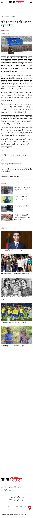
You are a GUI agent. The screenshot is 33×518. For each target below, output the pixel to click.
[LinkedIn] (21, 506)
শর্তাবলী (19, 487)
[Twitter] (13, 506)
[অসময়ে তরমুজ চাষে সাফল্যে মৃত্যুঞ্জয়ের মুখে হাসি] (16, 337)
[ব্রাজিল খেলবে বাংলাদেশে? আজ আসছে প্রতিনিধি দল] (16, 314)
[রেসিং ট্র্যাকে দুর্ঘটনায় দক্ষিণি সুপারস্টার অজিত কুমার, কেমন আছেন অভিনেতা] (16, 218)
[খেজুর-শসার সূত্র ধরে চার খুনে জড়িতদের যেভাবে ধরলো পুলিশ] (16, 265)
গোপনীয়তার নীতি (12, 487)
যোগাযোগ (3, 487)
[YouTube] (17, 506)
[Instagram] (24, 506)
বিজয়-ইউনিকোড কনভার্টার (7, 490)
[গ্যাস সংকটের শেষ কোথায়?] (16, 209)
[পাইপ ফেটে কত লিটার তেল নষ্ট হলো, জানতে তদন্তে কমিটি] (16, 190)
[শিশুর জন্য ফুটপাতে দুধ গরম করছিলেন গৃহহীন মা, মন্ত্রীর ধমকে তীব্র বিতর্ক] (16, 171)
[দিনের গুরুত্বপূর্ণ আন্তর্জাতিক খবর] (16, 178)
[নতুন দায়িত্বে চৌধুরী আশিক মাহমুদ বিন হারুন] (16, 242)
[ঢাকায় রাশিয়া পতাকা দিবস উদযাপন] (16, 165)
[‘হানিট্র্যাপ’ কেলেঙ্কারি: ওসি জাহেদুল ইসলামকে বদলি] (16, 200)
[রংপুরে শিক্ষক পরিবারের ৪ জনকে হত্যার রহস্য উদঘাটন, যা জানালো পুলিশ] (16, 290)
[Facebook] (8, 506)
